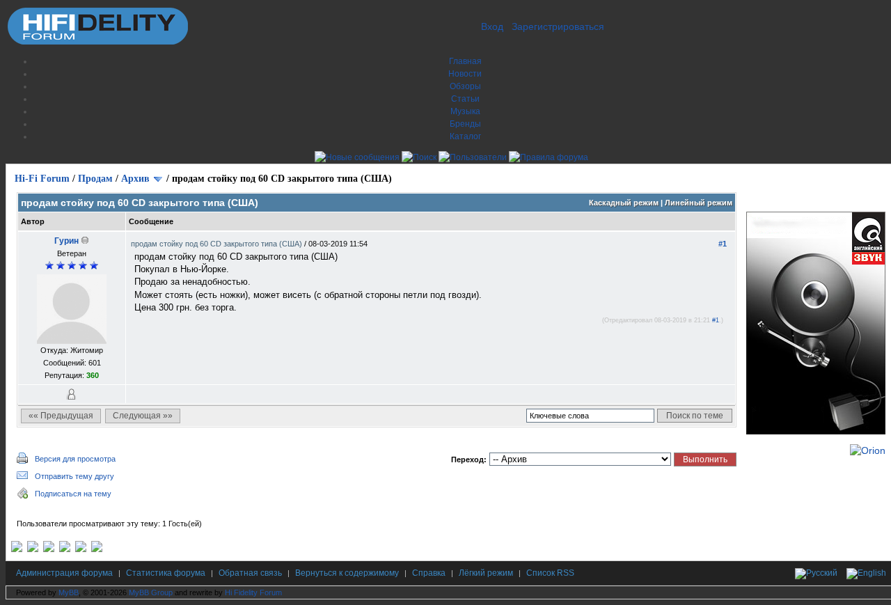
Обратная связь (250, 573)
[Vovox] (96, 549)
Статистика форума (165, 573)
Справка (429, 573)
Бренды (465, 124)
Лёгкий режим (486, 573)
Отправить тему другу (74, 476)
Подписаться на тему (73, 493)
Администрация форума (64, 573)
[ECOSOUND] (64, 549)
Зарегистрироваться (558, 26)
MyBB (68, 592)
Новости (465, 74)
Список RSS (550, 573)
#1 (722, 243)
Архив (135, 178)
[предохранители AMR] (16, 549)
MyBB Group (151, 592)
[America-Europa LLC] (32, 549)
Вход (492, 26)
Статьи (465, 99)
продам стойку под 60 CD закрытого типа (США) (217, 243)
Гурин (66, 241)
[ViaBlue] (48, 549)
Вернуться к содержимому (347, 573)
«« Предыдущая (61, 416)
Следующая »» (143, 416)
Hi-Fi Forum (42, 178)
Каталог (465, 136)
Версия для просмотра (75, 459)
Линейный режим (698, 202)
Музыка (465, 111)
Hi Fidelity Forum (253, 592)
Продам (95, 178)
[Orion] (867, 450)
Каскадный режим (624, 202)
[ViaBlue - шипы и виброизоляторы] (80, 549)
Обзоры (465, 86)
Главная (465, 61)
